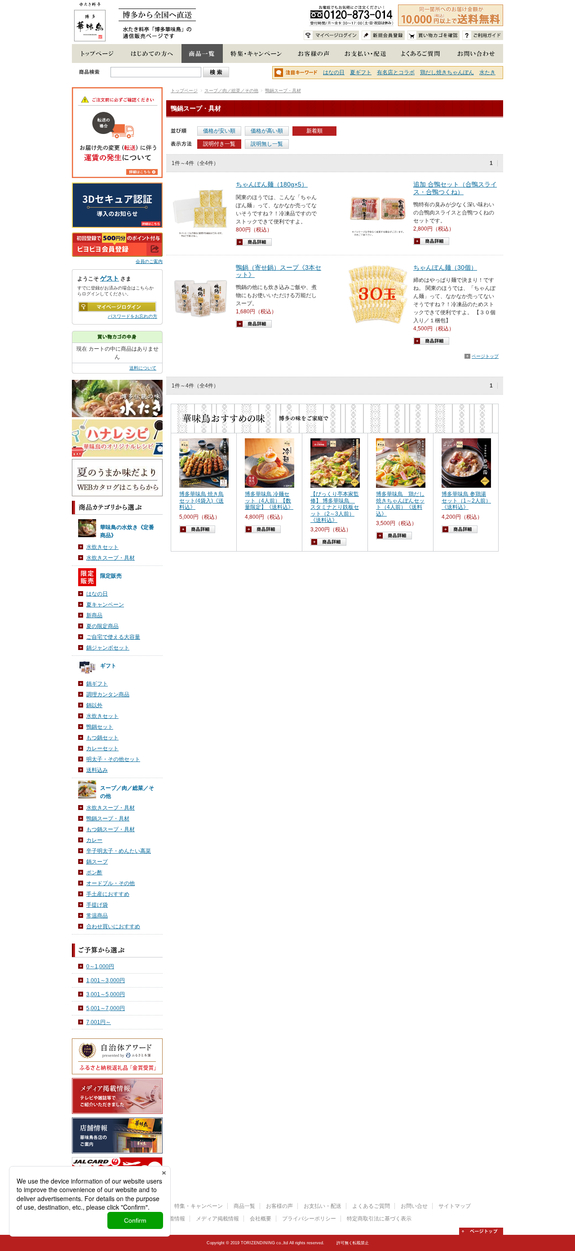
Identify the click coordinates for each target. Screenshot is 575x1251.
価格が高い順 (267, 131)
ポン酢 (94, 872)
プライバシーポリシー (309, 1218)
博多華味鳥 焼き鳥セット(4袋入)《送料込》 (201, 500)
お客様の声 (279, 1206)
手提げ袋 (97, 905)
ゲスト (109, 278)
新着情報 (174, 1218)
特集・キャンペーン (198, 1206)
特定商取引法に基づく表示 (379, 1218)
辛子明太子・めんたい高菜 (118, 851)
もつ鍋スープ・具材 (110, 829)
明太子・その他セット (113, 759)
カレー (94, 840)
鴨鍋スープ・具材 (283, 90)
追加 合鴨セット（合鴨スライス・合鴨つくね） (455, 188)
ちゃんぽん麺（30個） (445, 267)
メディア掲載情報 (217, 1218)
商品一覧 (244, 1206)
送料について (142, 367)
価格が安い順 (219, 131)
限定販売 (111, 576)
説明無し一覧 (267, 144)
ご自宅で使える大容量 (113, 637)
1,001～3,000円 (105, 980)
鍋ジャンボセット (107, 648)
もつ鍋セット (102, 738)
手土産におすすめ (107, 894)
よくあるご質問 (371, 1206)
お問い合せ (414, 1206)
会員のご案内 (149, 261)
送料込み (97, 770)
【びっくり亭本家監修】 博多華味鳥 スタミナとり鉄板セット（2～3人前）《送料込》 (334, 507)
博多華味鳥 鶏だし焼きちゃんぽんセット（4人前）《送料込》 (400, 503)
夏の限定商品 (102, 626)
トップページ (184, 90)
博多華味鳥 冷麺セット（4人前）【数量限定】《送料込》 (269, 500)
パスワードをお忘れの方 (132, 316)
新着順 (314, 131)
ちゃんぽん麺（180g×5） (272, 184)
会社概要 (260, 1218)
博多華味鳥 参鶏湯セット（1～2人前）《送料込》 (466, 500)
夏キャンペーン (105, 604)
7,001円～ (98, 1022)
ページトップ (485, 356)
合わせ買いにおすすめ (113, 926)
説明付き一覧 (219, 144)
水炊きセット (102, 547)
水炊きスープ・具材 (110, 558)
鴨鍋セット (99, 727)
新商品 (94, 615)
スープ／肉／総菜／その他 (231, 90)
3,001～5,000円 (105, 994)
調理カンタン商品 (107, 694)
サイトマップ (454, 1206)
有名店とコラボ (396, 72)
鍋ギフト (97, 684)
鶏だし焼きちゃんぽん (447, 72)
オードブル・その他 (110, 883)
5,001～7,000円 (105, 1008)
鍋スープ (97, 862)
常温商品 (97, 916)
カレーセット (102, 748)
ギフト (108, 666)
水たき (487, 72)
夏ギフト (361, 72)
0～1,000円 (100, 966)
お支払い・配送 (322, 1206)
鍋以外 (94, 705)
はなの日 (334, 72)
